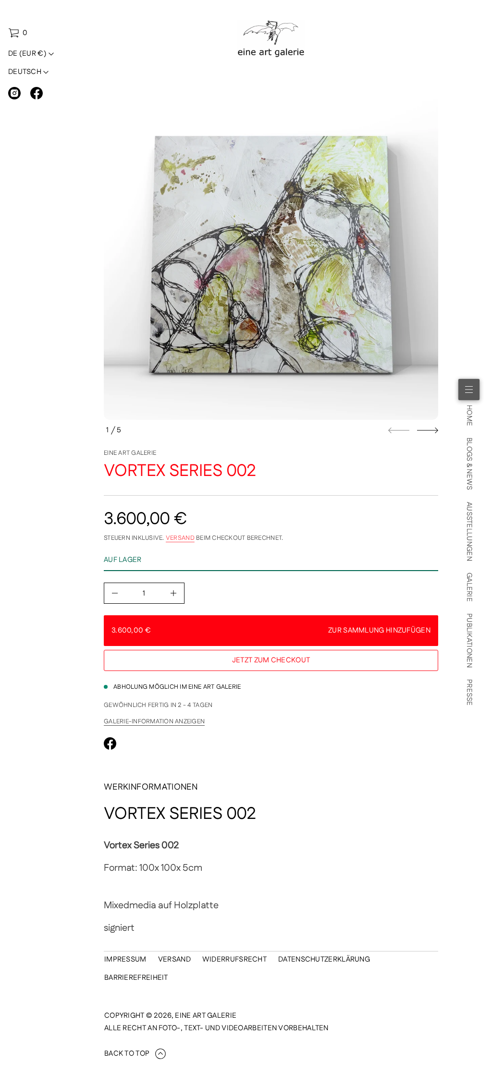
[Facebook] (36, 93)
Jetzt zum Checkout (271, 660)
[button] (17, 33)
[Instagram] (14, 93)
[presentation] (271, 252)
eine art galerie (130, 453)
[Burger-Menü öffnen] (469, 389)
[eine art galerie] (271, 39)
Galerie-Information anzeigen (154, 721)
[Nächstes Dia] (427, 430)
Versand (180, 538)
